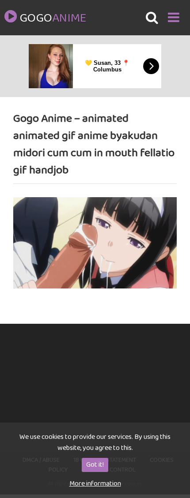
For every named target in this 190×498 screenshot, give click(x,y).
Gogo (52, 18)
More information (95, 483)
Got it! (95, 464)
